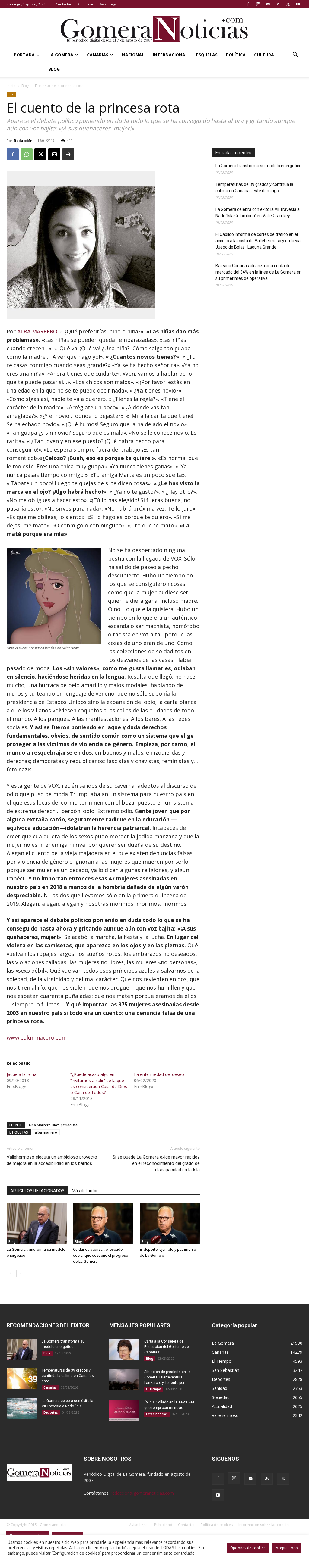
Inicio (11, 85)
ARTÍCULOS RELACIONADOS (37, 1190)
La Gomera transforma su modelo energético (258, 165)
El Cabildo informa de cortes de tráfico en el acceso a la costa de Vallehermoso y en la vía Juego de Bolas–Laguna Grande (258, 240)
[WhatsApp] (27, 154)
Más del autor (85, 1190)
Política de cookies (217, 1524)
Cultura (264, 55)
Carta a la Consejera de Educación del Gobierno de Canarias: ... (166, 1346)
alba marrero (46, 1132)
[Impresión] (68, 154)
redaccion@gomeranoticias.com (142, 1493)
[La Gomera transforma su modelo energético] (37, 1223)
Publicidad (85, 4)
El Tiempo (153, 1389)
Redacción (23, 140)
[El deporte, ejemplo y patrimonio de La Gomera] (170, 1223)
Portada (24, 55)
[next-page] (20, 1273)
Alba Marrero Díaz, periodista (53, 1125)
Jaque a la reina (22, 1074)
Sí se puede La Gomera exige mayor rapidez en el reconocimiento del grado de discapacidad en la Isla (156, 1163)
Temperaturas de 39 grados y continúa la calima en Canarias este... (68, 1375)
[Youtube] (297, 4)
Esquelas (207, 55)
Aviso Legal (109, 4)
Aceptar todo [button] (287, 1547)
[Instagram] (258, 4)
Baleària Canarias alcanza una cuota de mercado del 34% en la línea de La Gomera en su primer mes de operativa (258, 272)
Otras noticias (157, 1414)
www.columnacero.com (37, 1037)
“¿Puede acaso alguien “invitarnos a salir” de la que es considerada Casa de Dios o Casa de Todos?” (98, 1083)
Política (236, 55)
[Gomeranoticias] (154, 28)
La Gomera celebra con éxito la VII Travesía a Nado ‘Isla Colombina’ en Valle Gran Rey (257, 212)
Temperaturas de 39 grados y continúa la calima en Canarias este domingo (254, 187)
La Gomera (60, 55)
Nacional (133, 55)
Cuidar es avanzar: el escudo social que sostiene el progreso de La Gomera (100, 1255)
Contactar (64, 4)
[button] (295, 55)
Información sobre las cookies (264, 1524)
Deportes (50, 1412)
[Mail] (267, 4)
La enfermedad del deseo (159, 1074)
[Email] (54, 154)
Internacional (170, 55)
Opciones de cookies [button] (248, 1547)
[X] (287, 4)
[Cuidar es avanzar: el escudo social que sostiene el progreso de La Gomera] (103, 1223)
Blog (54, 69)
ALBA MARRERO (37, 331)
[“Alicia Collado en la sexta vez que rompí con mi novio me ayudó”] (124, 1410)
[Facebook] (248, 4)
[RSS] (277, 4)
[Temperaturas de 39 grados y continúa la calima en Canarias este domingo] (22, 1378)
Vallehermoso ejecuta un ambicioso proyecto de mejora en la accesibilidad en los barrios (52, 1160)
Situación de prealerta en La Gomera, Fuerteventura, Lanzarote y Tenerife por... (167, 1377)
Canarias (97, 55)
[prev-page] (10, 1273)
